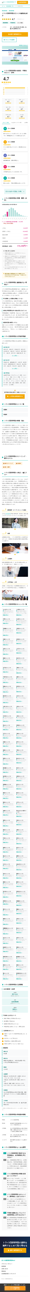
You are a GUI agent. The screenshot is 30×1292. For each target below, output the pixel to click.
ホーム (3, 6)
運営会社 (4, 1271)
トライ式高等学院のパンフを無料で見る (15, 1288)
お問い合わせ (5, 1269)
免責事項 (4, 1266)
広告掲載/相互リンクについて (9, 1273)
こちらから (8, 513)
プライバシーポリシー (7, 1264)
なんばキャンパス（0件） (17, 122)
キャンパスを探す (10, 39)
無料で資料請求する (15, 34)
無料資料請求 (23, 2)
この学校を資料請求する (16, 396)
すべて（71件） (6, 122)
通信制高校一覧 (9, 6)
